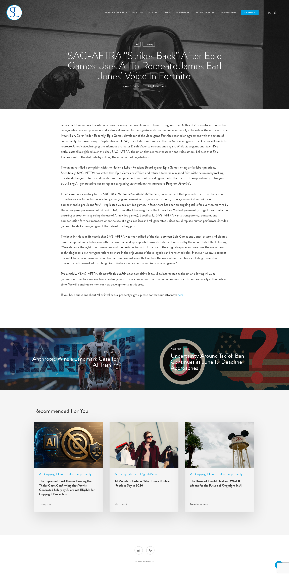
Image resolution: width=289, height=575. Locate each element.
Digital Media (148, 474)
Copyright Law (53, 474)
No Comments (158, 86)
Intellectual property (78, 474)
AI (137, 44)
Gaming (148, 44)
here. (181, 294)
